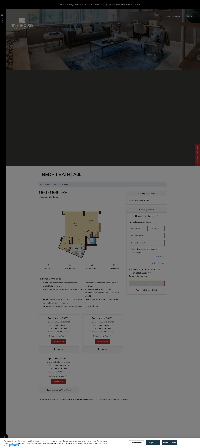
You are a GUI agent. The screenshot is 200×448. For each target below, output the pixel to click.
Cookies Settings (136, 442)
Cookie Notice (14, 445)
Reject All (152, 442)
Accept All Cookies (169, 442)
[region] (100, 443)
